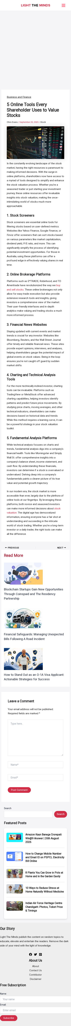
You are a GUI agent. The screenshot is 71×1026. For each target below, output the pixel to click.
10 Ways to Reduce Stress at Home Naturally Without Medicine (44, 889)
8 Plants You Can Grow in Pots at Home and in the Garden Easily (44, 874)
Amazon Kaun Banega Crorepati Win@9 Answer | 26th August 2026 (43, 838)
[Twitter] (35, 954)
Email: (3, 1004)
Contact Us (35, 970)
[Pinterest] (40, 954)
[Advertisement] (35, 48)
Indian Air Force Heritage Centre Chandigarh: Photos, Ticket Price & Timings (44, 906)
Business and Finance (19, 97)
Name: (3, 993)
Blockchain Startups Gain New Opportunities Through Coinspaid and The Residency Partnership (33, 594)
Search (7, 808)
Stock (43, 122)
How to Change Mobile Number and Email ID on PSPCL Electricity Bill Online (44, 857)
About (35, 966)
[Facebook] (30, 954)
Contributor (35, 974)
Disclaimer (35, 979)
